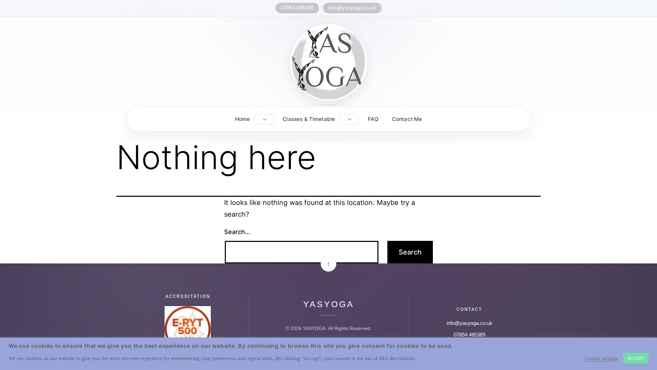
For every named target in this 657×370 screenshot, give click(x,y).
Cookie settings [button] (601, 358)
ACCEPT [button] (635, 358)
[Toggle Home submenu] (264, 119)
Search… (237, 231)
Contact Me (407, 119)
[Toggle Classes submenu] (349, 119)
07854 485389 (297, 8)
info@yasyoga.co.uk (352, 8)
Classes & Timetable (309, 119)
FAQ (373, 119)
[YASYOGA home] (328, 62)
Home (242, 119)
